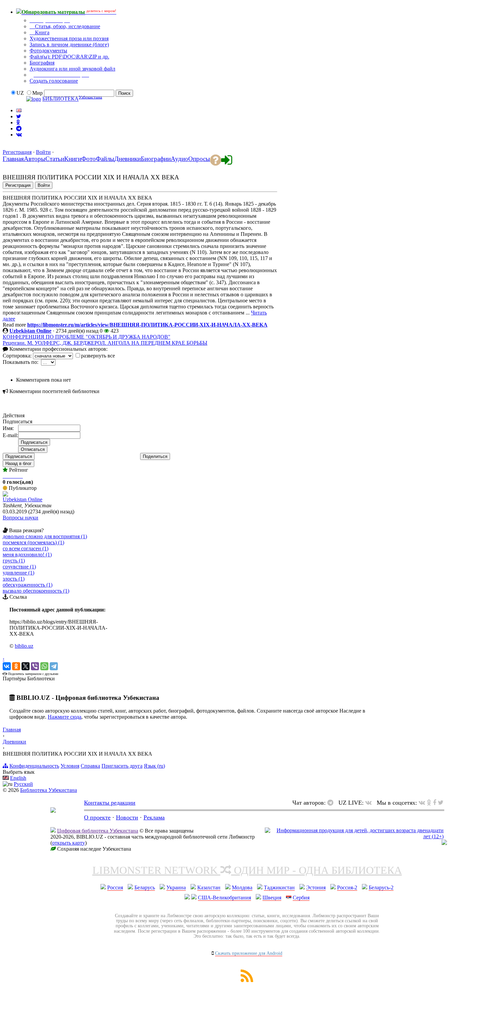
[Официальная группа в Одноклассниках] (18, 122)
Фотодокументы (48, 50)
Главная (12, 729)
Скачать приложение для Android (248, 953)
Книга (41, 32)
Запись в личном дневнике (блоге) (69, 44)
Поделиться (155, 456)
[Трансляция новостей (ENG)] (18, 116)
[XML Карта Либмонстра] (247, 980)
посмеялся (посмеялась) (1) (33, 542)
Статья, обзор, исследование (67, 26)
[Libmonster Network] (354, 836)
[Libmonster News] (441, 802)
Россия (115, 887)
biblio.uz (24, 646)
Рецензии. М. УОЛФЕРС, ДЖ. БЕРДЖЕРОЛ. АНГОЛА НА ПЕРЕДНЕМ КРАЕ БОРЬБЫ (105, 343)
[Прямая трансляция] (370, 802)
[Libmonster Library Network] (444, 843)
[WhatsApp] (44, 666)
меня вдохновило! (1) (27, 554)
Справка (90, 766)
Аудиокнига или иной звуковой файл (72, 69)
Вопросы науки (20, 517)
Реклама (154, 817)
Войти (43, 152)
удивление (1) (18, 573)
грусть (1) (14, 560)
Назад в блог (18, 463)
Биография (42, 63)
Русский (23, 784)
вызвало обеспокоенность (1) (36, 591)
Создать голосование (54, 81)
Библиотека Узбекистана (48, 790)
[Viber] (35, 666)
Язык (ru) (154, 766)
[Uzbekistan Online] (5, 495)
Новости (127, 817)
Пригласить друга (121, 766)
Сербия (301, 897)
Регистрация (17, 152)
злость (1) (14, 579)
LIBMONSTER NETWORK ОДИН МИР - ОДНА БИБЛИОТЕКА (247, 870)
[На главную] (53, 810)
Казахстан (208, 887)
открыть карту (68, 843)
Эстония (316, 887)
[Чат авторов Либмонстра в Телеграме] (19, 128)
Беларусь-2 (381, 887)
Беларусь (144, 887)
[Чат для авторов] (332, 802)
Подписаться (18, 456)
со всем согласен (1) (25, 548)
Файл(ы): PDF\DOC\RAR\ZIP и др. (69, 56)
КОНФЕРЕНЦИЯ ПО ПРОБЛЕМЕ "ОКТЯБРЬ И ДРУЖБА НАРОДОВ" (86, 337)
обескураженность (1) (27, 585)
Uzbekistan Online (30, 331)
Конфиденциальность (34, 766)
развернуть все (98, 355)
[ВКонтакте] (7, 666)
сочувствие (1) (19, 566)
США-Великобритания (224, 897)
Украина (176, 887)
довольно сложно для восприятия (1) (45, 536)
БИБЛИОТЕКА (60, 99)
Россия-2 (347, 887)
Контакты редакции (109, 802)
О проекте (97, 817)
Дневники (14, 742)
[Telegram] (54, 666)
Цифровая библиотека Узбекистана (97, 831)
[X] (26, 666)
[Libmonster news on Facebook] (434, 802)
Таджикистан (279, 887)
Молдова (242, 887)
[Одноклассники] (16, 666)
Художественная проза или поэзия (69, 38)
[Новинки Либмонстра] (429, 802)
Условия (69, 766)
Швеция (271, 897)
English (18, 778)
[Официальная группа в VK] (19, 134)
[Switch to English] (19, 110)
